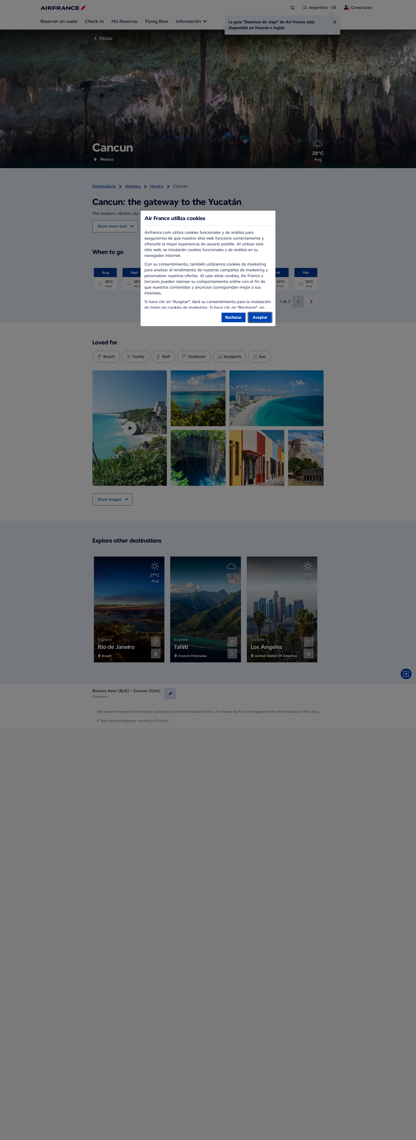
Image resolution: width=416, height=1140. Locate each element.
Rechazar (233, 317)
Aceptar (260, 317)
